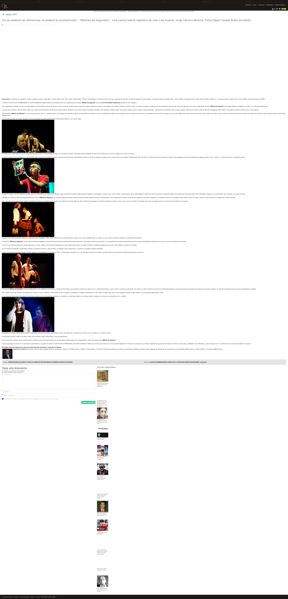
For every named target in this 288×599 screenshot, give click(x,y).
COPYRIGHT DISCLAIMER (48, 597)
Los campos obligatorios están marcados (12, 372)
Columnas (261, 5)
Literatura (248, 5)
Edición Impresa (279, 5)
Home (95, 11)
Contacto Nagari (24, 597)
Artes (254, 5)
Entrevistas (270, 5)
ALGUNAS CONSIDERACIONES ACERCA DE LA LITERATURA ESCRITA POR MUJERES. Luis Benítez (178, 362)
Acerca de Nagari (7, 597)
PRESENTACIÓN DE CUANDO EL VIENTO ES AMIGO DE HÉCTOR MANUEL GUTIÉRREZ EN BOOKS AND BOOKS (40, 362)
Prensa (38, 597)
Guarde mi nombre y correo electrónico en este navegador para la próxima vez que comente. (32, 399)
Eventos (32, 597)
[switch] (3, 399)
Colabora (16, 597)
